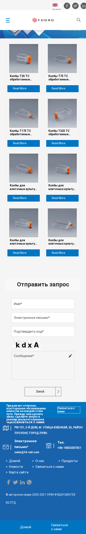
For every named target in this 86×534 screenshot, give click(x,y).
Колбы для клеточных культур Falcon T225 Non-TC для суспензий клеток (62, 242)
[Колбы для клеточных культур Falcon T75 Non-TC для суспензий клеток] (62, 168)
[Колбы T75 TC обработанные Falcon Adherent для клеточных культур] (62, 58)
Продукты (70, 461)
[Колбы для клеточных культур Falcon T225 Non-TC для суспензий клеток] (62, 222)
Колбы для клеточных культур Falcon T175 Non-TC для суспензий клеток (23, 242)
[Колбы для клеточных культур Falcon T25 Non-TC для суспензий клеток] (23, 168)
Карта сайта (18, 472)
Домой (14, 461)
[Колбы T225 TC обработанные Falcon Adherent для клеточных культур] (62, 113)
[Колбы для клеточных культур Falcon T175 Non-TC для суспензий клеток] (23, 222)
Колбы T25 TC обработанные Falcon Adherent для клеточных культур (23, 77)
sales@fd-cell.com (26, 452)
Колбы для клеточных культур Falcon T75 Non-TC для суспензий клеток (61, 187)
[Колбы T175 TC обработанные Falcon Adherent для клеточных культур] (23, 113)
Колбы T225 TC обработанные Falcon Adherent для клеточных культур (62, 132)
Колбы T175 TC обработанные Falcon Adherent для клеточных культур (23, 132)
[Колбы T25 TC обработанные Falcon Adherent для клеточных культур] (23, 58)
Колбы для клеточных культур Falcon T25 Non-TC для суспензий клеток (23, 187)
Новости (16, 467)
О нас (39, 461)
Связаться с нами (66, 410)
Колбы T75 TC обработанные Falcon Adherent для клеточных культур (62, 77)
